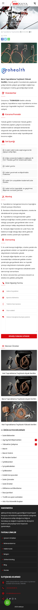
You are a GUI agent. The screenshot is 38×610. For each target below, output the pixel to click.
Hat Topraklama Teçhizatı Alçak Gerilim (19, 373)
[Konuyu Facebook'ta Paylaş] (2, 39)
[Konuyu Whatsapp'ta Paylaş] (8, 39)
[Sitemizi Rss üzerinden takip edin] (15, 599)
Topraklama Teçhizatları (19, 25)
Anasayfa (6, 23)
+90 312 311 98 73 (35, 2)
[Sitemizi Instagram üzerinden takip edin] (13, 599)
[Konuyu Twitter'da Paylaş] (5, 39)
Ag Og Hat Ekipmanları (26, 23)
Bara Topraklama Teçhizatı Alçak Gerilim (19, 399)
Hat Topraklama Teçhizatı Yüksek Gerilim (19, 424)
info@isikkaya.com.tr (13, 593)
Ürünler (14, 23)
